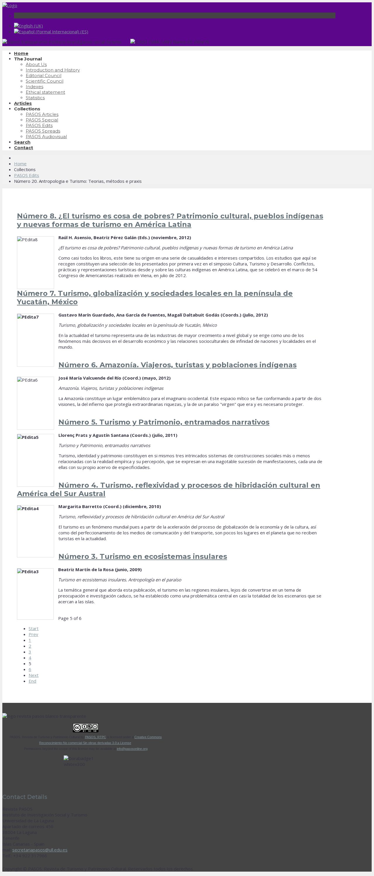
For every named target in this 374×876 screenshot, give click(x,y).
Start (34, 628)
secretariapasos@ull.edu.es (39, 850)
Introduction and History (53, 70)
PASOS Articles (42, 114)
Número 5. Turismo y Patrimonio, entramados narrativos (163, 422)
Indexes (34, 86)
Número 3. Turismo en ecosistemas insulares (142, 556)
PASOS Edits (39, 125)
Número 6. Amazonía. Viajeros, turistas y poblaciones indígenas (177, 365)
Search (22, 142)
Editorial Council (43, 75)
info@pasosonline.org (132, 748)
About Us (36, 64)
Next (34, 675)
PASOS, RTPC (95, 737)
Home (21, 53)
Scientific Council (44, 81)
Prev (33, 634)
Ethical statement (45, 92)
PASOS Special (42, 120)
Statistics (35, 97)
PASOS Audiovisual (46, 136)
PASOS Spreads (43, 131)
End (32, 681)
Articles (23, 103)
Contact (23, 147)
